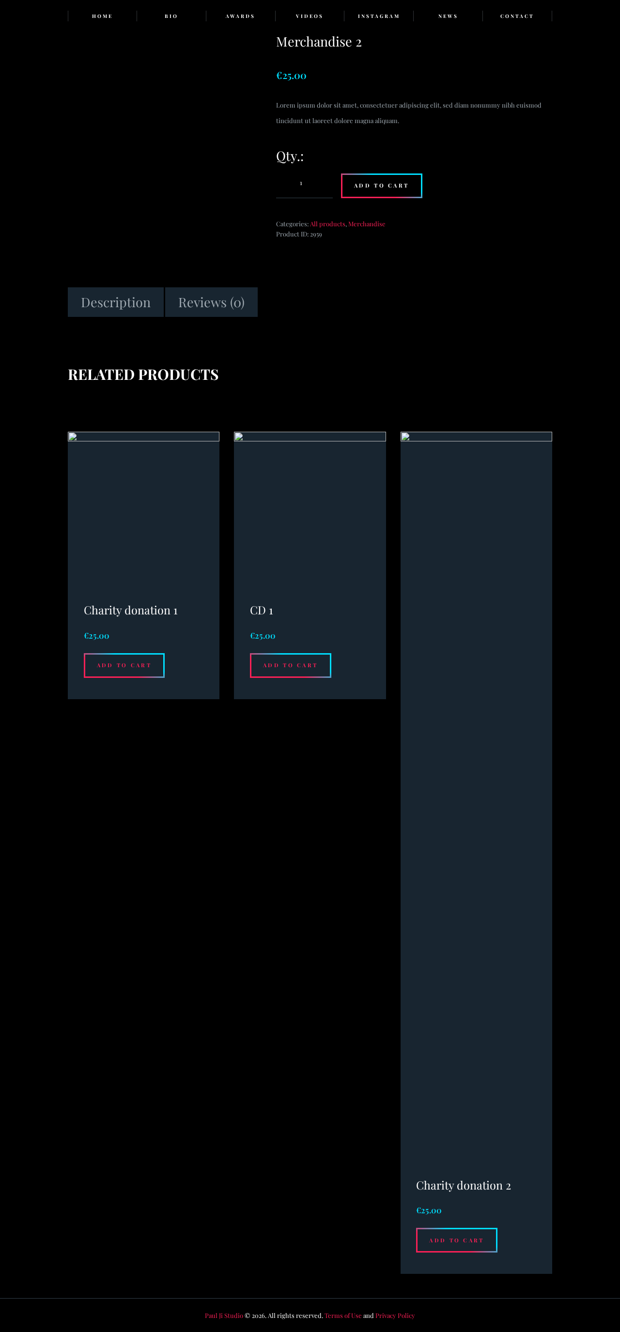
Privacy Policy (395, 1315)
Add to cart (381, 185)
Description (116, 302)
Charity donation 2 (463, 1184)
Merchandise (367, 223)
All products (327, 223)
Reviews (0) (211, 302)
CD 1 (261, 609)
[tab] (116, 302)
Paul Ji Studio (224, 1315)
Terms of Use (343, 1315)
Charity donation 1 (131, 609)
